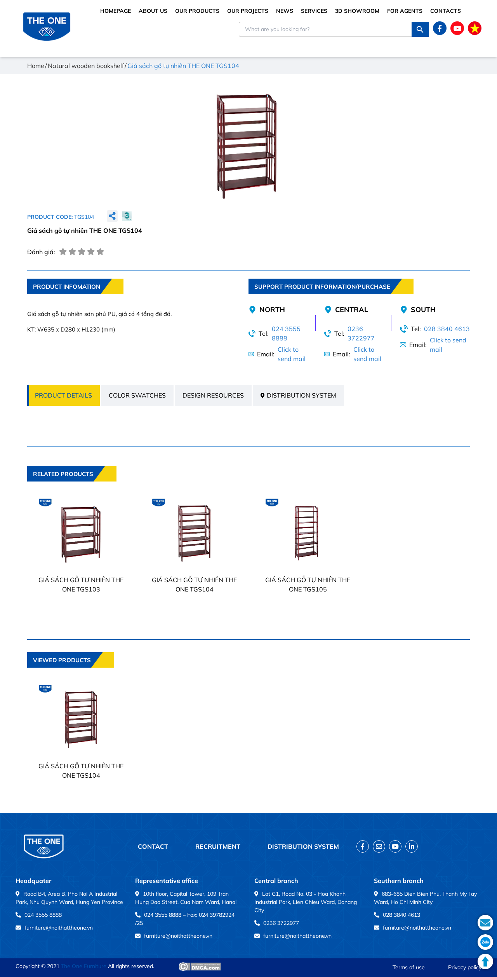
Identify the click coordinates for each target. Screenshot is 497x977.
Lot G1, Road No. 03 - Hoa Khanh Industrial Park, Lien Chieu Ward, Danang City (305, 902)
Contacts (445, 10)
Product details (63, 395)
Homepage (115, 10)
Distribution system (301, 395)
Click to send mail (292, 354)
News (284, 10)
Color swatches (137, 395)
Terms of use (409, 967)
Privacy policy (464, 967)
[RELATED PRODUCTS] (71, 487)
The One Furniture (83, 966)
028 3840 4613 (447, 329)
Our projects (247, 10)
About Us (153, 10)
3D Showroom (357, 10)
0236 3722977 (361, 333)
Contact (153, 846)
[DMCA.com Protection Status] (200, 966)
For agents (404, 10)
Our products (197, 10)
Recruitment (217, 846)
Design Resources (213, 395)
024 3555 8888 (286, 333)
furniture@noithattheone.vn (58, 927)
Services (314, 10)
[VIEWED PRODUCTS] (70, 673)
